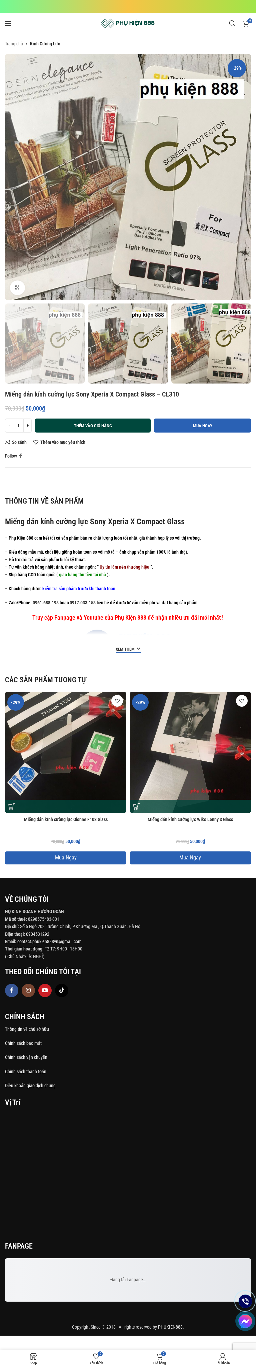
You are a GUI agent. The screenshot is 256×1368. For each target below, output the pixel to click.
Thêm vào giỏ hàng (93, 425)
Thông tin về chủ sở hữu (27, 1029)
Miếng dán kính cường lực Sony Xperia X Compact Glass (95, 521)
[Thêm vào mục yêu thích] (117, 701)
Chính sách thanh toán (26, 1071)
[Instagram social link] (28, 990)
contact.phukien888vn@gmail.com (49, 941)
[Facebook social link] (20, 456)
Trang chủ (14, 43)
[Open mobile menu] (8, 23)
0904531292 (37, 934)
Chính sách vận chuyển (26, 1057)
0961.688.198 (46, 602)
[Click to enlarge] (17, 287)
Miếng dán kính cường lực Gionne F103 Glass (66, 819)
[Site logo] (128, 23)
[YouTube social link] (45, 990)
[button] (11, 806)
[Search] (232, 23)
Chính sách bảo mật (23, 1043)
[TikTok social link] (61, 990)
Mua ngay (202, 425)
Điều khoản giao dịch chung (30, 1085)
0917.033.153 (83, 602)
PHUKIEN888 (170, 1327)
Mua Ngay (66, 857)
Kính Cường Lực (45, 43)
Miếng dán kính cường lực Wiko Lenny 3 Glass (190, 819)
